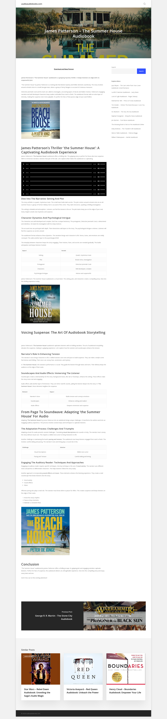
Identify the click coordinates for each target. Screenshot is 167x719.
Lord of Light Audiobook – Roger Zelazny (124, 96)
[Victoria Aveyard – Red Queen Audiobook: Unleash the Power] (83, 676)
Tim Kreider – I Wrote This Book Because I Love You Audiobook (128, 106)
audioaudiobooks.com (31, 4)
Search (114, 67)
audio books (83, 25)
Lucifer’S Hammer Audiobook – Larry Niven (125, 92)
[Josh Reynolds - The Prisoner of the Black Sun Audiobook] (115, 615)
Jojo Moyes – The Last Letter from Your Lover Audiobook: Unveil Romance (126, 87)
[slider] (103, 163)
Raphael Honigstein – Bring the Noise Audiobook (127, 116)
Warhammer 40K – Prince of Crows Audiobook (126, 101)
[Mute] (98, 164)
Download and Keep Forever (64, 69)
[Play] (24, 164)
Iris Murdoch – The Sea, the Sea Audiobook (125, 112)
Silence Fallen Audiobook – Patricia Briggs (125, 133)
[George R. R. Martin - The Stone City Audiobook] (52, 615)
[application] (64, 164)
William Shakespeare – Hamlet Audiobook (125, 137)
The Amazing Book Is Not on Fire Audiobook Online (128, 124)
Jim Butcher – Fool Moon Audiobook (123, 120)
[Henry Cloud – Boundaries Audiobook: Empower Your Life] (125, 676)
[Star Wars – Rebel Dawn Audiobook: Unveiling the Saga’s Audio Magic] (40, 676)
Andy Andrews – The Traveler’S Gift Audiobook (126, 129)
